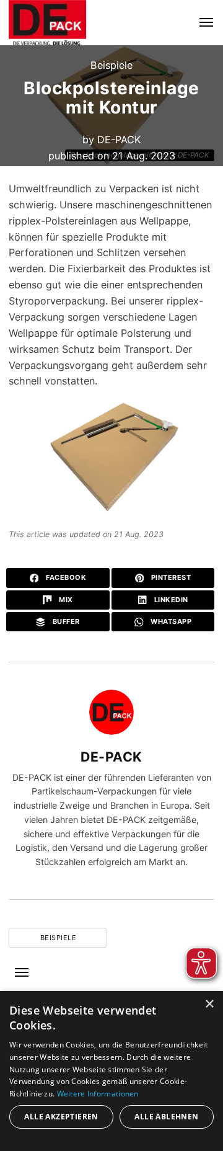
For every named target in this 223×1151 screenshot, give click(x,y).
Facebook (65, 577)
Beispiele (111, 65)
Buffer (65, 621)
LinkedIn (170, 599)
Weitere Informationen (98, 1093)
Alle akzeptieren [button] (61, 1116)
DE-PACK (119, 139)
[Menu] (199, 22)
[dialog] (111, 1071)
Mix (65, 599)
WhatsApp (170, 621)
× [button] (209, 1004)
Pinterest (170, 577)
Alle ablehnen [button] (166, 1116)
